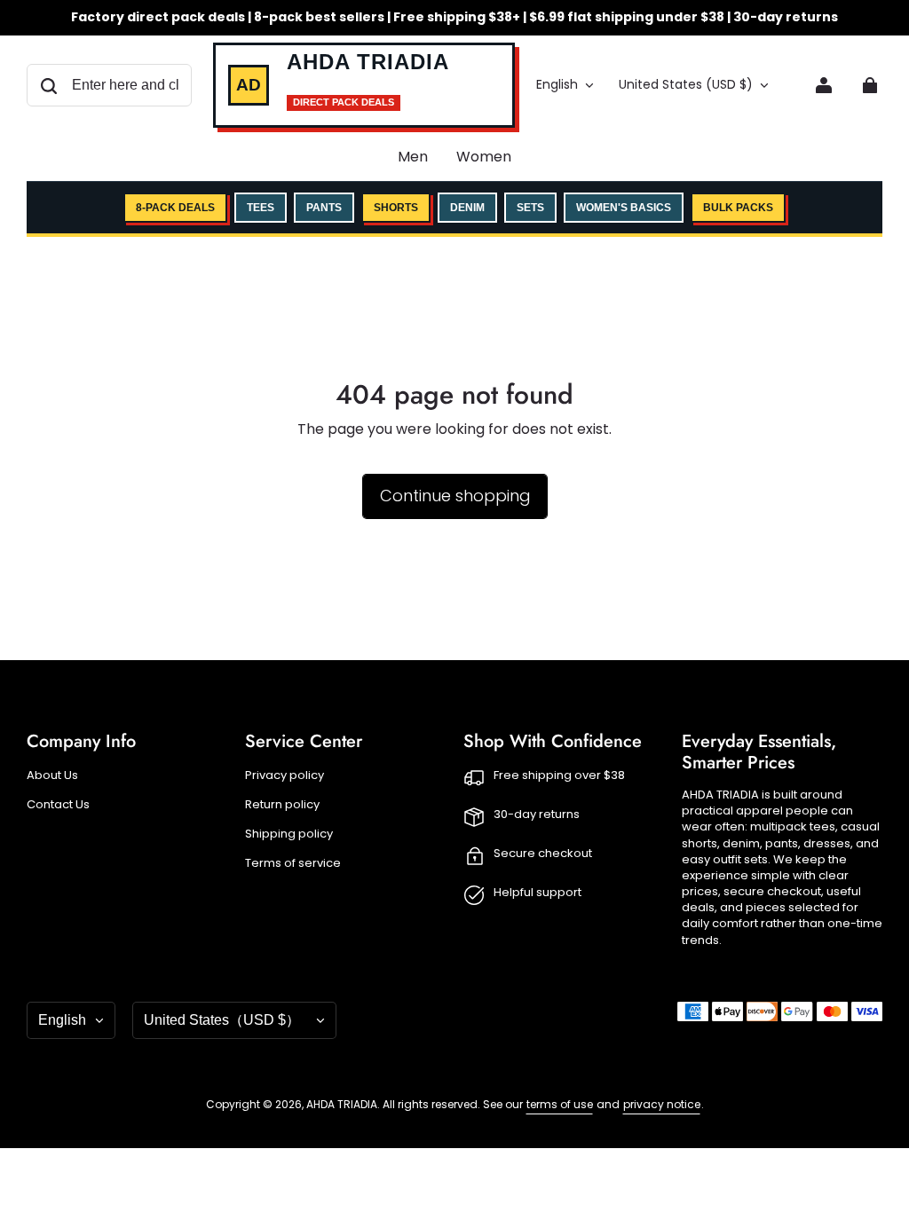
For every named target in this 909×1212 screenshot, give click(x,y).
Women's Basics (623, 207)
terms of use (559, 1104)
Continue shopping (455, 495)
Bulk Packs (738, 207)
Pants (324, 207)
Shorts (396, 207)
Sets (530, 207)
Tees (260, 207)
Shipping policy (289, 834)
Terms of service (293, 863)
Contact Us (58, 805)
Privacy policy (284, 775)
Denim (467, 207)
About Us (52, 775)
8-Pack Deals (175, 207)
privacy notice (661, 1104)
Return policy (282, 805)
